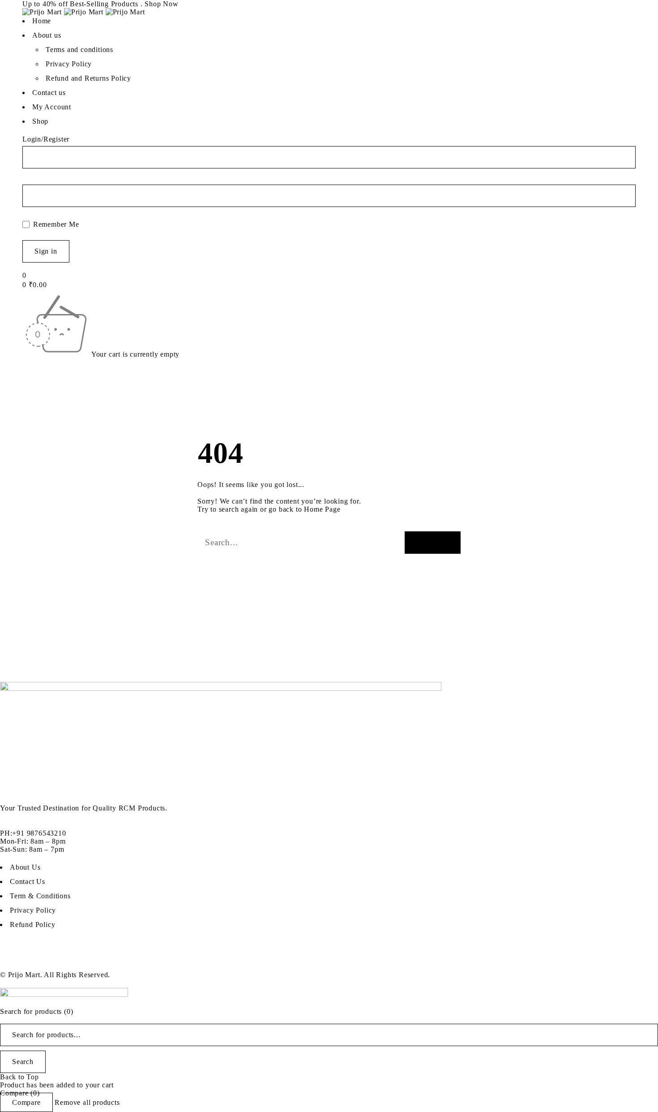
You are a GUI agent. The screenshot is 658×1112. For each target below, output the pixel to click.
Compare (26, 1102)
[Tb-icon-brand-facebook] (11, 958)
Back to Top (19, 1077)
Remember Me (55, 224)
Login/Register (45, 139)
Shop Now (161, 4)
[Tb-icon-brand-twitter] (36, 958)
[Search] (433, 542)
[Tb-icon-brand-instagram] (60, 958)
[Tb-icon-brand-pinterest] (84, 958)
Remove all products (87, 1102)
